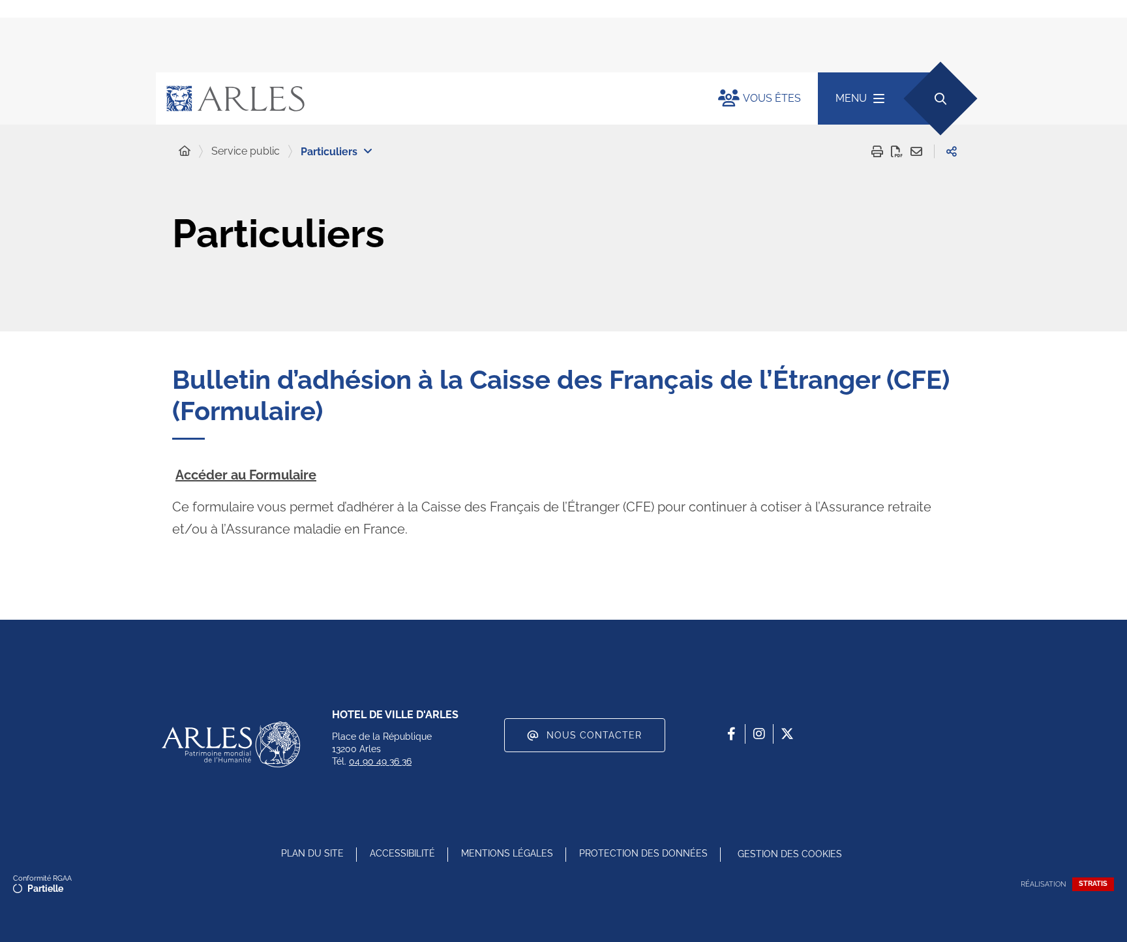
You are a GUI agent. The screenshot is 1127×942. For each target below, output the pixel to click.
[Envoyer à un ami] (916, 151)
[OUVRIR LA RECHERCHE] (940, 98)
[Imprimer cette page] (877, 151)
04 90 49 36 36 (380, 761)
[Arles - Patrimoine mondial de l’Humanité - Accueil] (231, 744)
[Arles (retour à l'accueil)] (424, 98)
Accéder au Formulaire (245, 475)
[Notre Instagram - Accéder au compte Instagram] (759, 734)
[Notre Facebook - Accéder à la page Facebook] (731, 734)
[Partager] (951, 151)
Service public (245, 151)
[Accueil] (184, 151)
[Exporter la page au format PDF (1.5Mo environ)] (897, 151)
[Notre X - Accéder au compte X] (787, 734)
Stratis (1093, 883)
